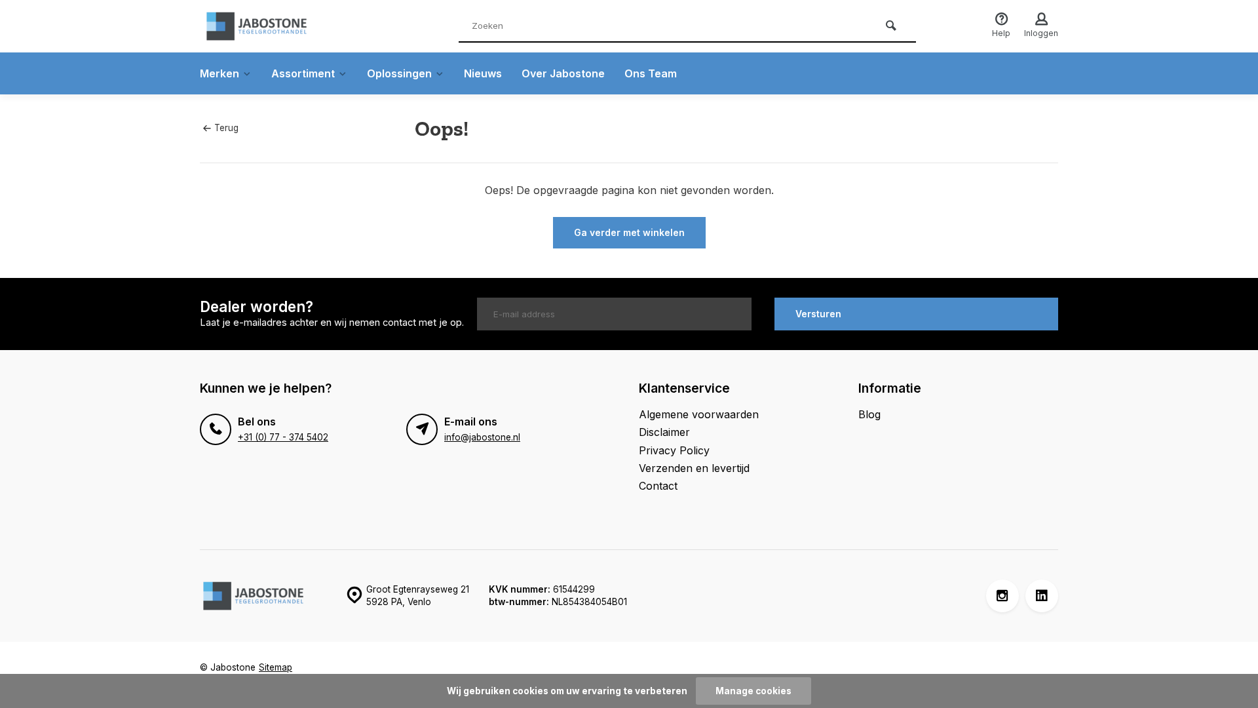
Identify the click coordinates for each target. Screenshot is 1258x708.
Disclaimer (664, 432)
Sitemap (275, 667)
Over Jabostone (563, 73)
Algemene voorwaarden (699, 414)
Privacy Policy (674, 450)
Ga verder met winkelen (629, 232)
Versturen (818, 313)
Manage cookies (753, 691)
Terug (226, 128)
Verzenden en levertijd (694, 468)
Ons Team (650, 73)
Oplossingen (399, 73)
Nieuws (483, 73)
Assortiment (303, 73)
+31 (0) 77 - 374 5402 (283, 437)
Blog (869, 414)
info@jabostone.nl (482, 437)
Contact (658, 485)
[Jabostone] (278, 26)
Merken (219, 73)
